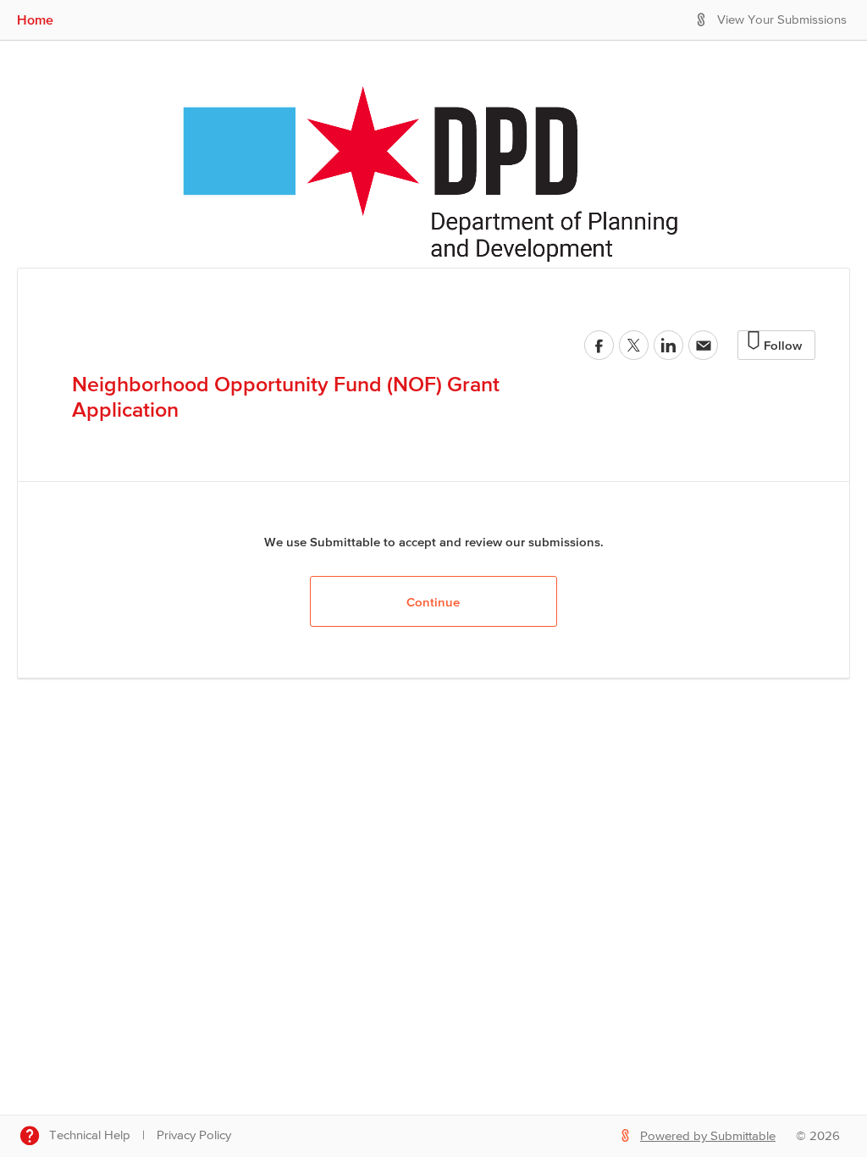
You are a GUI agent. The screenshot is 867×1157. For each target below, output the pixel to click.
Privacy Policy (194, 1135)
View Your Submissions (782, 20)
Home (35, 19)
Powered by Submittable (708, 1136)
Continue (433, 602)
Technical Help (89, 1135)
